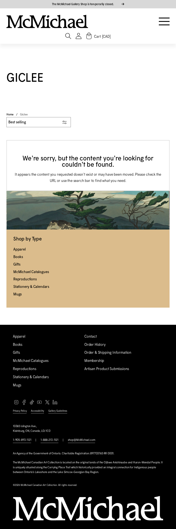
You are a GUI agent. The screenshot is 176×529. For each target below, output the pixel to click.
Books (18, 256)
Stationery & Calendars (31, 286)
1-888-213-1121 (49, 440)
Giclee (24, 114)
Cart (102, 36)
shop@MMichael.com (81, 440)
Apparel (19, 249)
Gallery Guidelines (57, 410)
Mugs (17, 294)
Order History (95, 344)
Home (10, 114)
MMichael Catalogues (31, 271)
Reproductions (25, 279)
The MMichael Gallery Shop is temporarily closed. (83, 4)
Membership (94, 360)
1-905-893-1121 (22, 440)
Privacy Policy (20, 410)
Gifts (16, 264)
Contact (90, 336)
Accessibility (37, 410)
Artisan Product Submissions (106, 368)
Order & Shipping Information (107, 352)
